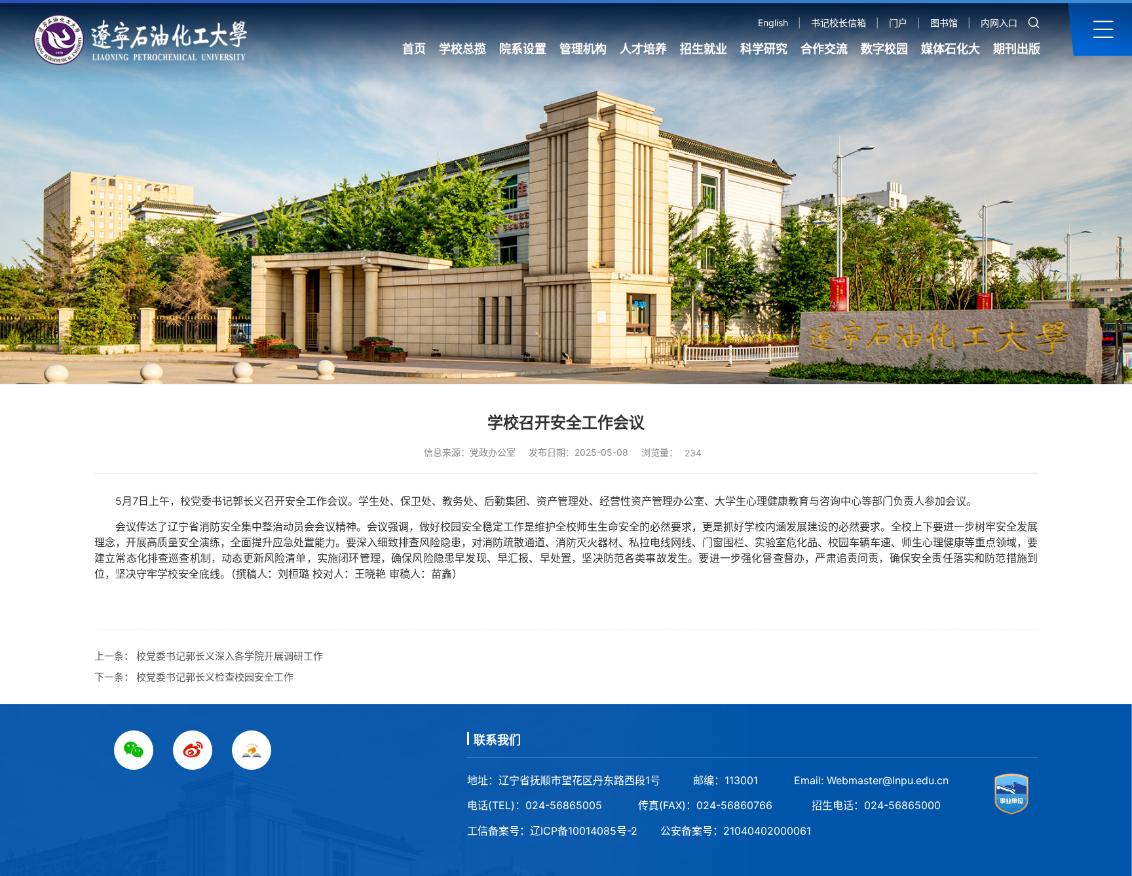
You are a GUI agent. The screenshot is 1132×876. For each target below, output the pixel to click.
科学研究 (763, 49)
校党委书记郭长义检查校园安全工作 (214, 677)
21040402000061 (767, 830)
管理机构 (583, 49)
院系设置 (522, 49)
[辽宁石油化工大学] (146, 39)
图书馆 (944, 22)
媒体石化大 (950, 49)
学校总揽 (462, 49)
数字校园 (884, 49)
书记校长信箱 (838, 22)
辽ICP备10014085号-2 (583, 830)
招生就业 (703, 49)
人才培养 (643, 49)
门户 (898, 22)
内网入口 (999, 22)
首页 (414, 49)
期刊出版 (1016, 49)
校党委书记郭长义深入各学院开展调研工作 (229, 656)
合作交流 (824, 49)
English (773, 22)
